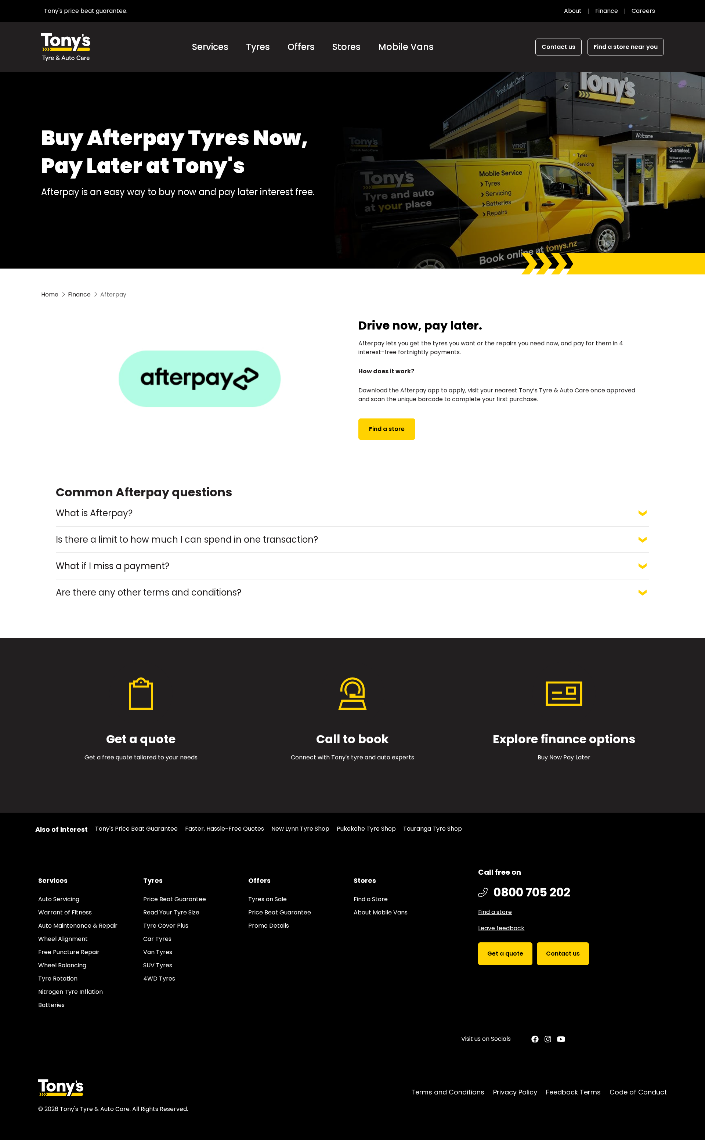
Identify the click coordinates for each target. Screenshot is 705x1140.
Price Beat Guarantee (174, 899)
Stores (346, 47)
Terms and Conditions (447, 1092)
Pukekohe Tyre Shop (366, 828)
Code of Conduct (638, 1092)
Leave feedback (501, 928)
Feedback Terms (573, 1092)
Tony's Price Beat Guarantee (136, 828)
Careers (643, 11)
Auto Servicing (58, 899)
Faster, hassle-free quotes (224, 828)
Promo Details (268, 925)
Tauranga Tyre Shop (432, 828)
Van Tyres (157, 952)
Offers (301, 47)
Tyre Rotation (57, 978)
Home (49, 294)
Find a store (387, 429)
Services (210, 47)
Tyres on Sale (267, 899)
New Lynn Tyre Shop (300, 828)
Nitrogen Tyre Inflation (70, 992)
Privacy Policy (515, 1092)
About (573, 11)
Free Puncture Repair (69, 952)
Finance (606, 11)
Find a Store (371, 899)
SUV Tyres (157, 965)
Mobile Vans (406, 47)
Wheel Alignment (63, 939)
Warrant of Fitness (65, 912)
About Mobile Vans (381, 912)
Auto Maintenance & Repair (78, 925)
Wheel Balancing (62, 965)
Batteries (51, 1005)
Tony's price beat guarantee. (85, 11)
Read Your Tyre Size (171, 912)
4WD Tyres (159, 978)
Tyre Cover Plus (165, 925)
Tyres (258, 47)
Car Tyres (157, 939)
